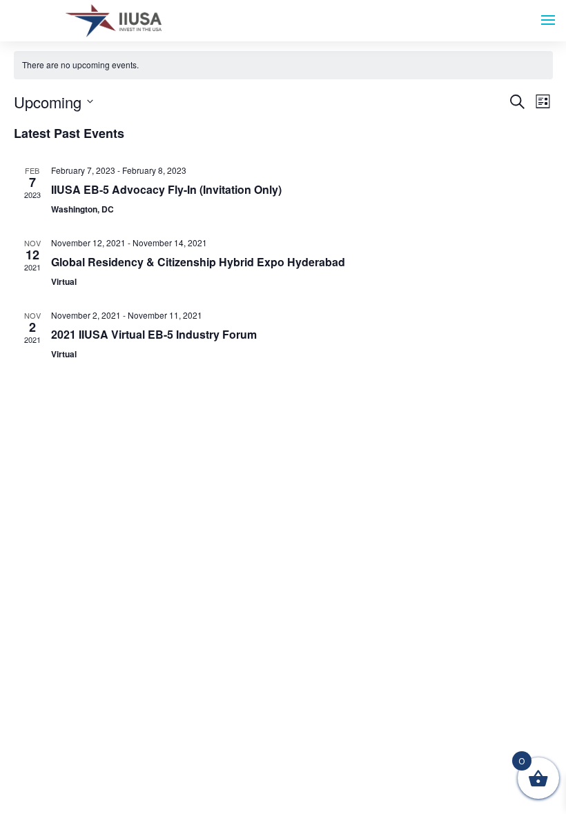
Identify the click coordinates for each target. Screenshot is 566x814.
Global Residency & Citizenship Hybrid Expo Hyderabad (198, 262)
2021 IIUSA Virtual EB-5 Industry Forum (154, 334)
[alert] (283, 65)
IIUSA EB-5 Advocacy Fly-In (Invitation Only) (166, 189)
